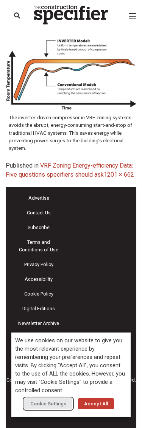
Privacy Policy (38, 264)
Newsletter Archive (38, 323)
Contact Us (39, 213)
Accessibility (39, 279)
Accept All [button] (96, 403)
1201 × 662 (119, 174)
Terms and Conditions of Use (38, 245)
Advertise (38, 198)
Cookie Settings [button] (48, 403)
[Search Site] (17, 15)
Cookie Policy (38, 294)
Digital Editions (38, 308)
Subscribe (39, 227)
